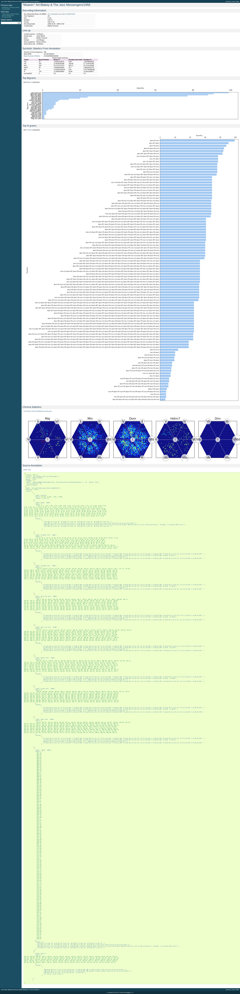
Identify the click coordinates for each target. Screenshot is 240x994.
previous (228, 1)
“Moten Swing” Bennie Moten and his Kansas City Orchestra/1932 (10, 15)
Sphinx (128, 992)
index (237, 1)
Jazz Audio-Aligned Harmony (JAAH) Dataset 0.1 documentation (20, 1)
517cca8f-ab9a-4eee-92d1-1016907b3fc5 (61, 14)
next (233, 1)
